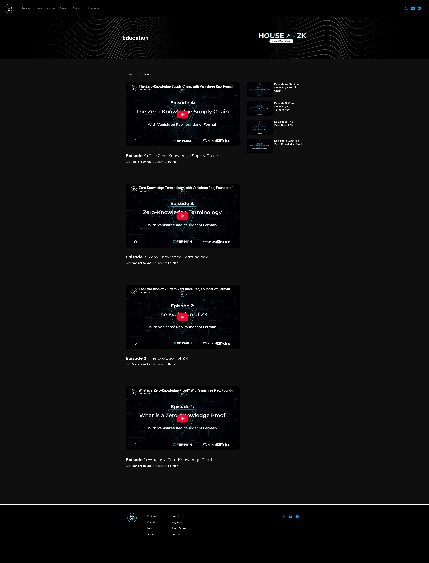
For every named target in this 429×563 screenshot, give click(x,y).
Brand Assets (179, 528)
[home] (9, 8)
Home (129, 74)
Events (64, 8)
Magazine (93, 8)
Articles (51, 8)
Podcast (26, 8)
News (39, 8)
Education (78, 8)
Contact (176, 534)
